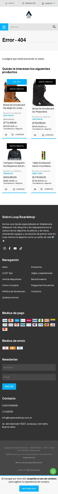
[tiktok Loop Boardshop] (20, 248)
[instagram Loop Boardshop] (4, 248)
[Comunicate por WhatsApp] (53, 471)
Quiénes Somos (10, 297)
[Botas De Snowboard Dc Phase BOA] (35, 135)
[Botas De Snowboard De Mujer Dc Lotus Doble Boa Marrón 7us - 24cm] (6, 134)
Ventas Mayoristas (11, 279)
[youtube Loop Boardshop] (15, 248)
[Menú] (4, 26)
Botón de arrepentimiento (29, 462)
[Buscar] (54, 27)
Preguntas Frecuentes (42, 285)
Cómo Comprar (10, 285)
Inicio (5, 267)
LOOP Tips (7, 273)
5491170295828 (10, 405)
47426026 (7, 411)
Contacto (36, 291)
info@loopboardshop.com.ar (17, 417)
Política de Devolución (13, 291)
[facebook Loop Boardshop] (10, 248)
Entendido (29, 488)
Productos (36, 267)
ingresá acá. (29, 457)
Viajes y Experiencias (41, 273)
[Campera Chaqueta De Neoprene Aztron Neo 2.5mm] (6, 189)
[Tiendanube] (29, 470)
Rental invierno (39, 279)
